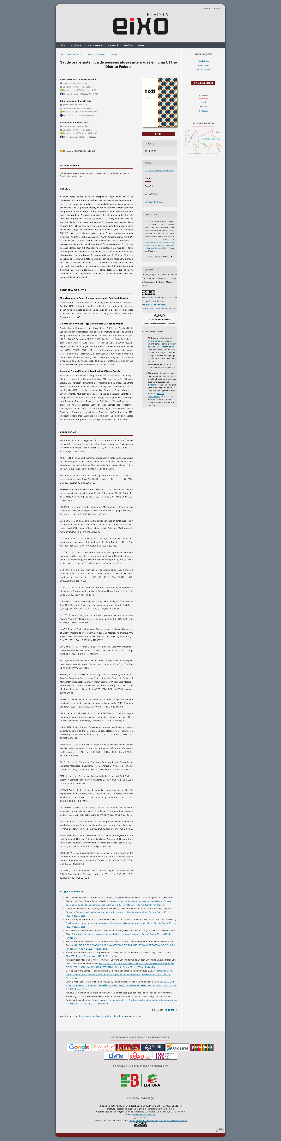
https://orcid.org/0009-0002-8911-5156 (79, 90)
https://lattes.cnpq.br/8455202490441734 (80, 94)
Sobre (141, 45)
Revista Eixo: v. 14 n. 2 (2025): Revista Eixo (87, 1003)
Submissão (113, 45)
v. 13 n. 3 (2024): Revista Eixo (94, 54)
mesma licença (156, 385)
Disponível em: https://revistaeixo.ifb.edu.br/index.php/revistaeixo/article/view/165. (159, 245)
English (203, 102)
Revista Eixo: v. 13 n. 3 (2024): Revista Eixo (143, 905)
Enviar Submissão (203, 83)
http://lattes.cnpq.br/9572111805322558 (79, 137)
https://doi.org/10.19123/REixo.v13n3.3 (79, 151)
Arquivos (73, 54)
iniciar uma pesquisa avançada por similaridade (102, 1016)
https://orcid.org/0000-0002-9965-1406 (80, 133)
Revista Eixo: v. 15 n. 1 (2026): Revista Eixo (135, 967)
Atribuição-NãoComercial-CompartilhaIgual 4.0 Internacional (158, 1120)
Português (203, 111)
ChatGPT (70, 956)
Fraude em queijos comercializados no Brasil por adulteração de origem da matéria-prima (134, 1000)
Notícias (128, 45)
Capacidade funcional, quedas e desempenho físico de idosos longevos (106, 934)
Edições (75, 45)
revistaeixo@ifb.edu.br (144, 1114)
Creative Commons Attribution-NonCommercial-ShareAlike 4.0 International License (158, 305)
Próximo (170, 1010)
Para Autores (203, 65)
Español (203, 106)
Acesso (217, 8)
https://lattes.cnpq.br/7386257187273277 (80, 115)
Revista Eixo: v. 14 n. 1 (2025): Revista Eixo (96, 956)
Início (63, 45)
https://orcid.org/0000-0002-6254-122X (80, 111)
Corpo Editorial (94, 45)
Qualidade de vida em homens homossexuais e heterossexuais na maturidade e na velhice (109, 923)
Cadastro (206, 8)
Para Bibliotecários (203, 70)
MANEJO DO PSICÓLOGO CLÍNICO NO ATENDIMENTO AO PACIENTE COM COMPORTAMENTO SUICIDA (124, 945)
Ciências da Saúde (154, 202)
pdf (159, 134)
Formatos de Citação (158, 257)
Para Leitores (203, 61)
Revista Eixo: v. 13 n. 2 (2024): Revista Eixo (86, 949)
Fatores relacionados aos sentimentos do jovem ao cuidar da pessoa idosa (112, 912)
